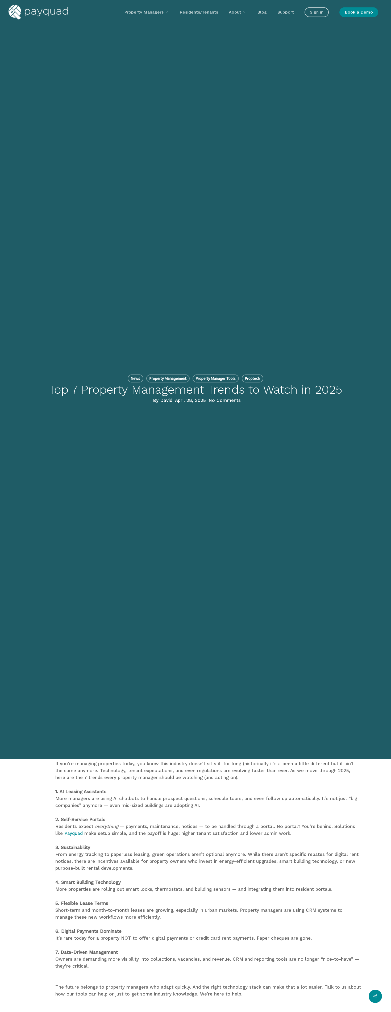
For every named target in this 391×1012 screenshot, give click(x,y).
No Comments (225, 400)
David (166, 400)
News (135, 378)
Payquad (73, 833)
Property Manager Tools (216, 378)
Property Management (167, 378)
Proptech (252, 378)
